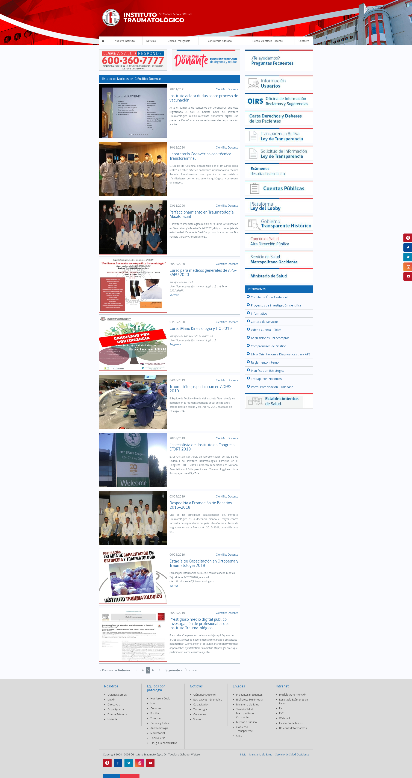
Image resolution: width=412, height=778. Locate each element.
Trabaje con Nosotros (266, 379)
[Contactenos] (107, 763)
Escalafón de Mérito (291, 723)
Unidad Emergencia (179, 41)
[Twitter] (128, 763)
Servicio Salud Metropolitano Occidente (245, 713)
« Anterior (122, 670)
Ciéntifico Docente (227, 89)
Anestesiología (159, 728)
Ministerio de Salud (247, 704)
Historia (112, 719)
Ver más (174, 295)
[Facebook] (118, 763)
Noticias (151, 41)
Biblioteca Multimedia (249, 699)
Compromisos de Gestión (268, 346)
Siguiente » (173, 670)
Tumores (155, 718)
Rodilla (154, 713)
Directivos (114, 704)
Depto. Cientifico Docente (268, 41)
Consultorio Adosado (220, 41)
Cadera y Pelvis (159, 723)
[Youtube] (150, 763)
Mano (153, 703)
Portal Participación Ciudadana (272, 387)
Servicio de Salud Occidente (292, 754)
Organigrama (116, 709)
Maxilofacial (157, 733)
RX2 (281, 713)
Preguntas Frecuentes (249, 694)
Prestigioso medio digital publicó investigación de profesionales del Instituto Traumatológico (199, 623)
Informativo (259, 313)
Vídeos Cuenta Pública (266, 330)
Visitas (197, 719)
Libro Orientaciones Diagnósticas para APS (281, 354)
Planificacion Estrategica (268, 371)
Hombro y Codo (160, 698)
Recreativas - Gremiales (207, 699)
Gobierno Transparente (244, 729)
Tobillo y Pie (157, 738)
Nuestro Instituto (125, 41)
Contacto (303, 41)
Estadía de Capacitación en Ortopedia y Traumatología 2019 (204, 563)
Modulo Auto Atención (292, 694)
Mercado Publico (246, 722)
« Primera (106, 670)
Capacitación (201, 704)
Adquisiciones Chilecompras (270, 338)
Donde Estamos (117, 714)
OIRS (239, 736)
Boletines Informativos (293, 728)
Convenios (199, 714)
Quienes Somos (117, 694)
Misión (111, 699)
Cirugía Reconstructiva (163, 743)
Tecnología (200, 709)
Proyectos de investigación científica (276, 305)
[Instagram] (139, 763)
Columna (155, 708)
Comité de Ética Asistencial (269, 297)
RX (280, 708)
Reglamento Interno (265, 362)
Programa (175, 344)
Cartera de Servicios (265, 322)
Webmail (284, 718)
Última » (191, 670)
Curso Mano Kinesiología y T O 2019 (201, 329)
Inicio (243, 754)
